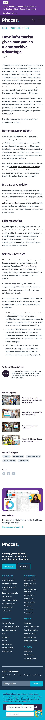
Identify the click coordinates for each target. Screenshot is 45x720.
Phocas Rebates (29, 595)
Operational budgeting (9, 600)
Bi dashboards (18, 456)
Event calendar (7, 644)
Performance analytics (9, 584)
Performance (23, 461)
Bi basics (6, 456)
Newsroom (28, 651)
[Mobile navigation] (40, 20)
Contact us (28, 623)
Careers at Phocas (30, 658)
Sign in (25, 566)
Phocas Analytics (30, 580)
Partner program (8, 648)
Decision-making (9, 461)
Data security (28, 609)
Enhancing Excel (7, 607)
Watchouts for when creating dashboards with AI (32, 413)
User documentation (31, 630)
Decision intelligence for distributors (30, 427)
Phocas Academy (30, 637)
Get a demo (9, 566)
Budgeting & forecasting (10, 593)
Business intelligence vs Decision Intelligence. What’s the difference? (32, 400)
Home (4, 28)
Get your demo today (11, 527)
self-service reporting (10, 203)
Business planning (8, 580)
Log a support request (31, 626)
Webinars (5, 637)
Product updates (29, 633)
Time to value (6, 610)
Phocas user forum (30, 641)
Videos (4, 641)
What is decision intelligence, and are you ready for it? (32, 440)
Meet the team (29, 655)
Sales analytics (7, 596)
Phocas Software (17, 367)
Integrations (28, 606)
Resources (16, 28)
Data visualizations (33, 456)
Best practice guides (9, 630)
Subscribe (36, 683)
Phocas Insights (29, 602)
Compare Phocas (8, 623)
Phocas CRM (28, 599)
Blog (26, 28)
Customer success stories (10, 626)
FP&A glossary (7, 651)
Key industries (29, 613)
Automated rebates (8, 603)
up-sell (30, 239)
